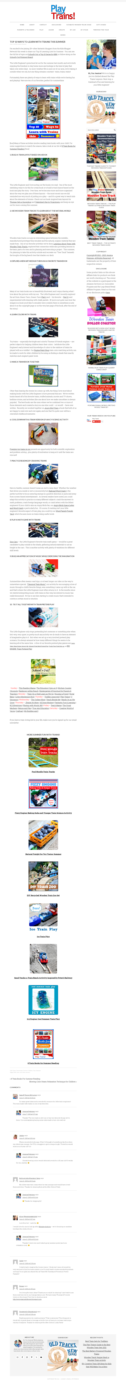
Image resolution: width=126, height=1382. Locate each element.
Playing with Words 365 (32, 705)
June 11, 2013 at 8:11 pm (30, 1197)
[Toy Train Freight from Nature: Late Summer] (43, 835)
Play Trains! (63, 12)
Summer (25, 1070)
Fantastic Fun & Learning (65, 702)
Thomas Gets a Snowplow (20, 202)
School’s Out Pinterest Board (21, 57)
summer (28, 1072)
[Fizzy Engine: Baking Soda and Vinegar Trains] (43, 794)
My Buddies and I (31, 711)
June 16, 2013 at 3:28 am (27, 1314)
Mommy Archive (45, 1227)
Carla (21, 1261)
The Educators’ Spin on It (47, 688)
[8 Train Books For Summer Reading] (43, 1044)
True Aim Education (40, 708)
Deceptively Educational (28, 1312)
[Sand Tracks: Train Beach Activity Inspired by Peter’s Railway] (43, 958)
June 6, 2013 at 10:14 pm (27, 1098)
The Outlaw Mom (38, 699)
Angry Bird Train (51, 408)
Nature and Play (24, 708)
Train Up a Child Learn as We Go (40, 694)
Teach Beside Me (53, 699)
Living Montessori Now (24, 697)
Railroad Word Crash (57, 491)
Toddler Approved (51, 697)
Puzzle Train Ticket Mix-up (56, 646)
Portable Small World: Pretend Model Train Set (101, 406)
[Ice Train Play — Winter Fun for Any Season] (43, 917)
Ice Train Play (43, 936)
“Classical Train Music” (36, 584)
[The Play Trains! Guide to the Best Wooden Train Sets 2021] (101, 162)
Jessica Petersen (28, 1111)
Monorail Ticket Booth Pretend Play (38, 646)
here (108, 292)
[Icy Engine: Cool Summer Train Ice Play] (43, 1000)
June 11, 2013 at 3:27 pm (27, 1219)
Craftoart (19, 711)
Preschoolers (19, 1070)
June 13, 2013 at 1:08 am (27, 1289)
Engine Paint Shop (41, 350)
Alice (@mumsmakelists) (28, 1216)
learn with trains (21, 1072)
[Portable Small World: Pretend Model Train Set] (101, 402)
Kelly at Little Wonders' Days (29, 1178)
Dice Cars (14, 542)
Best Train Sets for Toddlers (96, 1341)
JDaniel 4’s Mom (32, 702)
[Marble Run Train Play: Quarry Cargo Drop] (101, 364)
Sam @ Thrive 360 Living (28, 1095)
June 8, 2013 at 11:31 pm (27, 1138)
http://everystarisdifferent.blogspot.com (27, 1299)
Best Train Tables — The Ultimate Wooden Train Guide (101, 244)
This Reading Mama (27, 688)
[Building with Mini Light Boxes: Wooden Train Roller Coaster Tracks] (101, 325)
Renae (21, 1286)
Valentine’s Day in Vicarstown (47, 202)
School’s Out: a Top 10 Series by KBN (42, 54)
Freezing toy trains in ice (20, 449)
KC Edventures (16, 705)
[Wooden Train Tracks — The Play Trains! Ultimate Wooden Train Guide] (101, 200)
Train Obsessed (37, 1070)
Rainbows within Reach (28, 691)
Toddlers (30, 1070)
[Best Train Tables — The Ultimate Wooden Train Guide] (101, 239)
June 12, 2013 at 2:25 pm (27, 1263)
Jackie (21, 1135)
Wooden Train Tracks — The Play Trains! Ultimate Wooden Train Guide (101, 205)
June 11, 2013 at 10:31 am (27, 1181)
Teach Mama (56, 705)
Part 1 (44, 297)
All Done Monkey (47, 702)
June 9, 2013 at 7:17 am (30, 1157)
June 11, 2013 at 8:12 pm (30, 1239)
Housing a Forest (62, 694)
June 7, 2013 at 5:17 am (30, 1114)
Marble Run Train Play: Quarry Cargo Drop (101, 368)
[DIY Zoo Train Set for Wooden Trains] (43, 876)
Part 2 (65, 297)
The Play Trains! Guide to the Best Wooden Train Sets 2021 (101, 167)
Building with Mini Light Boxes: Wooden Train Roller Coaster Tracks (101, 330)
